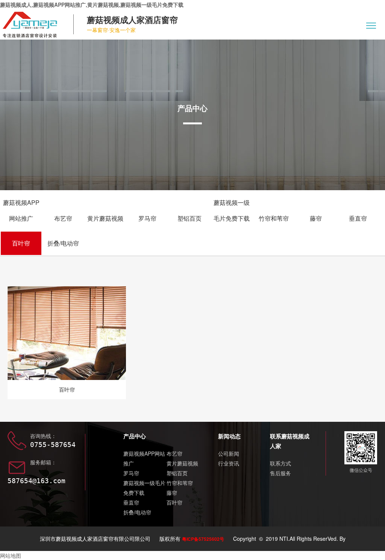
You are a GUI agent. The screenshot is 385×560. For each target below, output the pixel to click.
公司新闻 (228, 453)
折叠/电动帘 (63, 243)
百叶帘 (21, 243)
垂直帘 (358, 218)
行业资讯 (228, 463)
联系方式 (280, 463)
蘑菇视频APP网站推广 (21, 210)
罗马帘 (147, 218)
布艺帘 (63, 218)
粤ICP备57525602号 (203, 539)
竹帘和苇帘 (274, 218)
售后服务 (280, 473)
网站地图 (10, 555)
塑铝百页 (189, 218)
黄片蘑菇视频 (105, 218)
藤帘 (316, 218)
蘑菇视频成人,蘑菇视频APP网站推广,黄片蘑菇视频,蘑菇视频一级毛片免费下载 (91, 4)
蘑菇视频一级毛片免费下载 (232, 210)
